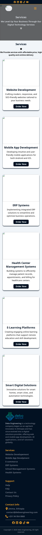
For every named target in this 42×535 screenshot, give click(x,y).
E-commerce (11, 461)
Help (7, 485)
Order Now (21, 106)
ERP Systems (11, 465)
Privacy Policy (12, 496)
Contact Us (10, 492)
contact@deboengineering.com (22, 512)
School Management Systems (20, 468)
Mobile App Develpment (17, 458)
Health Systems (13, 472)
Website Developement (17, 454)
